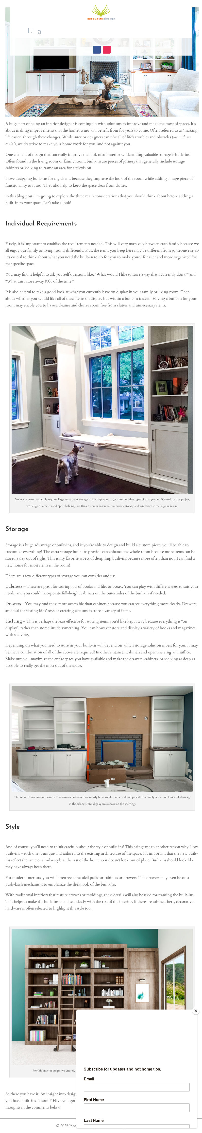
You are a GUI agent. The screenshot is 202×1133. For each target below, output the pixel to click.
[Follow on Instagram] (107, 50)
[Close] (196, 1010)
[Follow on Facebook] (97, 50)
